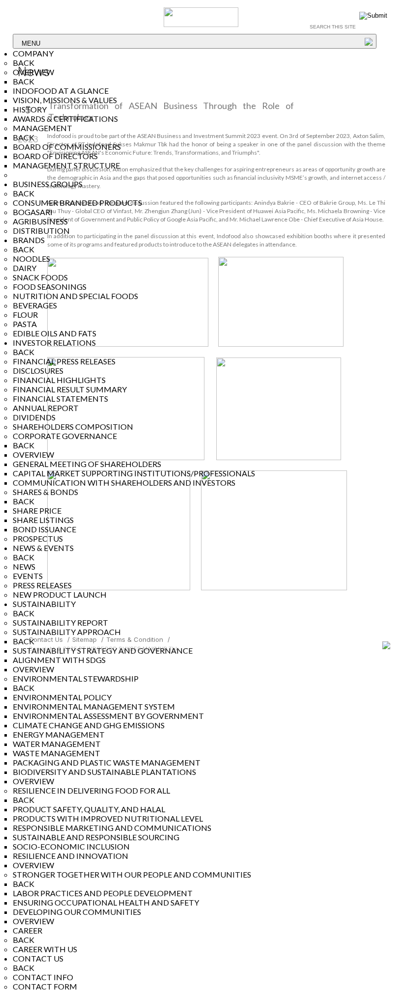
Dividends (34, 417)
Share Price (37, 510)
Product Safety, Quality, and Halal (89, 809)
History (30, 109)
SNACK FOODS (40, 277)
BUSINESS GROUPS (48, 184)
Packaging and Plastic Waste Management (107, 762)
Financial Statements (60, 398)
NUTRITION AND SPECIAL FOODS (75, 296)
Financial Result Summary (70, 389)
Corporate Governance (65, 435)
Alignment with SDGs (59, 659)
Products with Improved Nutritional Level (108, 818)
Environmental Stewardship (76, 678)
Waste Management (56, 753)
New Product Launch (60, 594)
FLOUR (25, 314)
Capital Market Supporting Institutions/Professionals (134, 473)
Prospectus (38, 538)
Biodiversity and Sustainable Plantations (104, 771)
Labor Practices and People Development (103, 893)
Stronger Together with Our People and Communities (132, 874)
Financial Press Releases (64, 361)
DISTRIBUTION (41, 230)
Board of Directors (55, 156)
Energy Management (59, 734)
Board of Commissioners (67, 146)
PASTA (25, 324)
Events (28, 575)
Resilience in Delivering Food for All (91, 790)
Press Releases (42, 585)
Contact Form (45, 986)
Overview (33, 669)
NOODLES (31, 258)
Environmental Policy (62, 697)
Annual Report (46, 408)
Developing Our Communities (77, 911)
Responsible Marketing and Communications (112, 827)
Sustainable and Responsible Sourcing (96, 837)
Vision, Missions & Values (65, 100)
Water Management (57, 743)
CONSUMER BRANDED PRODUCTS (77, 202)
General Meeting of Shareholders (87, 463)
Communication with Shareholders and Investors (124, 482)
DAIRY (24, 268)
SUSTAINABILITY (44, 603)
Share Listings (43, 519)
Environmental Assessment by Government (108, 715)
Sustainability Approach (67, 631)
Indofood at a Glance (61, 90)
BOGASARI (33, 212)
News (24, 566)
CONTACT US (38, 958)
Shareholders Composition (73, 426)
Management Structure (66, 165)
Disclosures (38, 370)
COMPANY (33, 53)
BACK (23, 62)
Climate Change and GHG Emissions (89, 725)
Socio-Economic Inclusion (71, 846)
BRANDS (29, 240)
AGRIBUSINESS (40, 221)
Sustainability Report (60, 622)
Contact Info (43, 977)
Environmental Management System (94, 706)
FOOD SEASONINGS (49, 286)
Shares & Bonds (45, 491)
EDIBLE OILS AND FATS (54, 333)
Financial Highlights (59, 380)
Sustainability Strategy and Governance (103, 650)
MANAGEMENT (42, 128)
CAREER (27, 930)
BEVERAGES (35, 305)
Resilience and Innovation (70, 855)
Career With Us (45, 949)
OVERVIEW (33, 72)
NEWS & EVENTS (43, 547)
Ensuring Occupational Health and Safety (106, 902)
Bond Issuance (44, 529)
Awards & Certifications (65, 118)
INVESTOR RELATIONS (54, 342)
